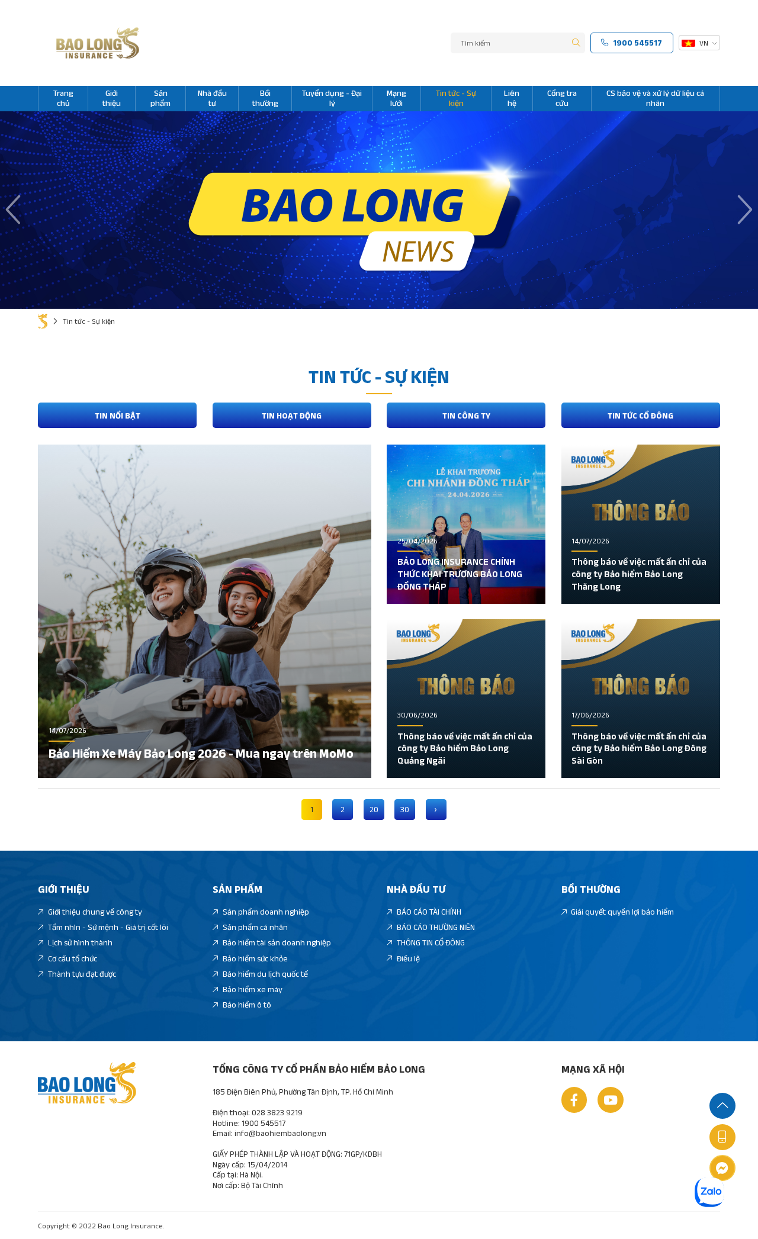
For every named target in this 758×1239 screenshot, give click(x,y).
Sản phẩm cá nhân (255, 927)
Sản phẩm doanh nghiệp (266, 911)
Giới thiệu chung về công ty (95, 911)
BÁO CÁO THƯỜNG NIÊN (436, 927)
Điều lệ (408, 958)
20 (374, 809)
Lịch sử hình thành (80, 942)
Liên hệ (511, 98)
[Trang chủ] (42, 321)
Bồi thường (265, 98)
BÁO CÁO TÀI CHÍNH (429, 911)
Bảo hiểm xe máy (252, 989)
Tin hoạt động (292, 415)
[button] (15, 210)
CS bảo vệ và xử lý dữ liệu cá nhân (655, 98)
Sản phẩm (160, 98)
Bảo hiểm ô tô (247, 1004)
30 (404, 809)
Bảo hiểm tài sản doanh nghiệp (277, 942)
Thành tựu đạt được (82, 974)
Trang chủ (63, 98)
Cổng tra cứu (562, 98)
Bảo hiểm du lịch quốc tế (265, 974)
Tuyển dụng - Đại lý (332, 98)
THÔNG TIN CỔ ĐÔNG (431, 942)
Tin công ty (466, 415)
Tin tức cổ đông (640, 415)
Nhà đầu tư (212, 98)
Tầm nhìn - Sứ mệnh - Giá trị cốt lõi (108, 927)
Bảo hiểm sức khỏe (255, 958)
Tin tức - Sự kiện (456, 98)
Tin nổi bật (117, 415)
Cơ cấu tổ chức (72, 958)
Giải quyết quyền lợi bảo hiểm (622, 911)
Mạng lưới (396, 98)
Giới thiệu (111, 98)
